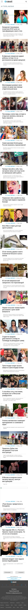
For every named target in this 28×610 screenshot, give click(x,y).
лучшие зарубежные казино (14, 579)
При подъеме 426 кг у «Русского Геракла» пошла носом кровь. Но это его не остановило (13, 532)
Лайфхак (7, 605)
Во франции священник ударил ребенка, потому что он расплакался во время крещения (13, 58)
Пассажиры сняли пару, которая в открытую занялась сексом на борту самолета (14, 116)
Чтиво (15, 605)
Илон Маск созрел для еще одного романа (11, 227)
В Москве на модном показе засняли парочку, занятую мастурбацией (12, 479)
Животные (12, 602)
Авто (14, 607)
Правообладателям (14, 591)
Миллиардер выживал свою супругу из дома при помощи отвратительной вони (12, 87)
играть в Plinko (14, 578)
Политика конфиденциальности (14, 593)
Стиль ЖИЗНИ (11, 24)
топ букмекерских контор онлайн (14, 577)
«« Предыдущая (7, 572)
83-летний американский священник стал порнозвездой (13, 282)
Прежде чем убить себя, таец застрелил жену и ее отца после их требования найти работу (13, 171)
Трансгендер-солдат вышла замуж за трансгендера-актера (13, 367)
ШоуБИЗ (20, 605)
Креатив (2, 605)
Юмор (25, 605)
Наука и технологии (4, 602)
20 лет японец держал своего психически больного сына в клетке (12, 254)
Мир (12, 605)
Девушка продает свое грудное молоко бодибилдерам (13, 560)
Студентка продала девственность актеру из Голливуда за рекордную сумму (13, 339)
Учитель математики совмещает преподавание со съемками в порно (13, 422)
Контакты (14, 589)
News (22, 607)
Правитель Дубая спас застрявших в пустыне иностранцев (10, 450)
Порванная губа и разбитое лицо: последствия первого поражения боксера (13, 200)
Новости (2, 607)
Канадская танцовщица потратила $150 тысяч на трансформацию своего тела (12, 29)
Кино (23, 602)
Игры (18, 607)
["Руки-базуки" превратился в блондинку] (14, 488)
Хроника (18, 602)
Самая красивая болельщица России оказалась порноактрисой (14, 144)
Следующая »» (21, 572)
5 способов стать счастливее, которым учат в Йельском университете (12, 394)
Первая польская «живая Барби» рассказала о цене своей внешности (13, 310)
